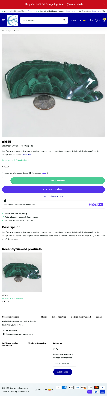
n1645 (5, 295)
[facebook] (54, 349)
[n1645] (22, 272)
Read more (32, 11)
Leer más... (28, 154)
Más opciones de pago (53, 196)
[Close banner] (104, 4)
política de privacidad (81, 317)
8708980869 (11, 330)
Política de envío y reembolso (10, 344)
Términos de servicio (37, 343)
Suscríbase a (63, 372)
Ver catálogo (3, 20)
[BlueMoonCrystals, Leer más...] (91, 20)
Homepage (6, 30)
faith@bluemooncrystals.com (19, 334)
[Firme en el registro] (97, 20)
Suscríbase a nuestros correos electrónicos (63, 356)
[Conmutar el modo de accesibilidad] (103, 11)
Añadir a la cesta (57, 180)
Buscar (99, 317)
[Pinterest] (57, 349)
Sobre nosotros (59, 317)
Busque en (64, 20)
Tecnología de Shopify (19, 391)
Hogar (44, 317)
